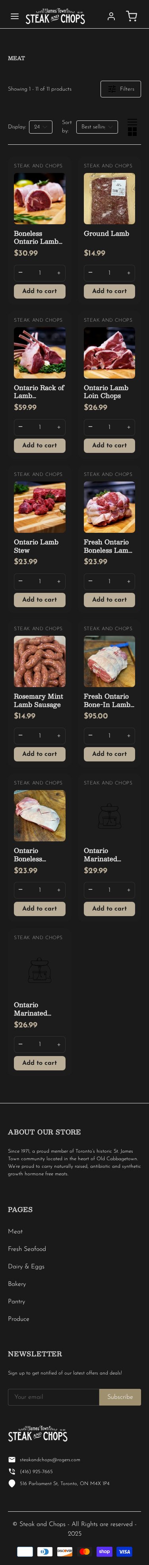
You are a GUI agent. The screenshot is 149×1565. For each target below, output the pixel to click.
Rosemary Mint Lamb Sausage (38, 700)
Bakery (17, 1284)
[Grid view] (132, 131)
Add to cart (39, 291)
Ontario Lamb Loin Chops (106, 391)
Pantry (16, 1302)
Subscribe (120, 1397)
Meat (15, 1232)
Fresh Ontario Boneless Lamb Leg (108, 550)
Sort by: (67, 127)
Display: (17, 127)
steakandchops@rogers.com (50, 1459)
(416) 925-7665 (36, 1471)
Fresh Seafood (27, 1249)
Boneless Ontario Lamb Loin (36, 241)
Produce (18, 1319)
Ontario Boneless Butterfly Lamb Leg (38, 862)
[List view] (132, 122)
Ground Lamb (106, 233)
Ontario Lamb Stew (36, 545)
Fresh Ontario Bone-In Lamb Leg (107, 704)
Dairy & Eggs (26, 1267)
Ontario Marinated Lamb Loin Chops (31, 1017)
